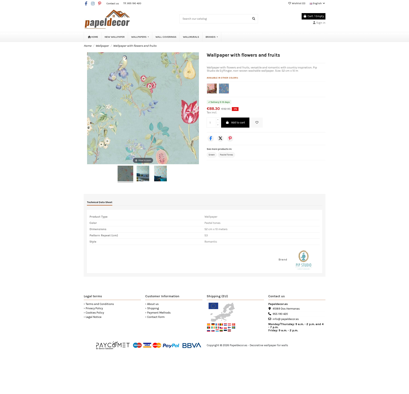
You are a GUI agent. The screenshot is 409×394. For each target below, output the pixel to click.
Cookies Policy (95, 312)
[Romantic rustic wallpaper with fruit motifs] (224, 88)
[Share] (211, 138)
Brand (282, 259)
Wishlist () (298, 3)
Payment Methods (159, 312)
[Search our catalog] (253, 19)
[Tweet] (220, 138)
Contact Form (156, 317)
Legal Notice (93, 317)
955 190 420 (280, 314)
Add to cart (238, 122)
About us (153, 304)
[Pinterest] (230, 138)
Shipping (153, 308)
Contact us (113, 3)
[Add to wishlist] (257, 123)
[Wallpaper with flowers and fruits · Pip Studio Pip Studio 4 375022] (125, 174)
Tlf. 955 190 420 (132, 3)
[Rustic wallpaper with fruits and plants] (212, 88)
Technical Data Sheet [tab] (99, 202)
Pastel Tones (226, 154)
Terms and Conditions (100, 304)
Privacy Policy (94, 308)
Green (212, 154)
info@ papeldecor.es (286, 319)
